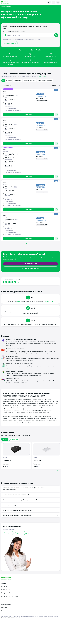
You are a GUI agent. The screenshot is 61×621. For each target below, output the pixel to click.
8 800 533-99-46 (11, 282)
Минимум (5, 93)
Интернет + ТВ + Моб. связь (45, 80)
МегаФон (3, 6)
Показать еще (30, 244)
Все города (4, 607)
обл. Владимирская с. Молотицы (15, 31)
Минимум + (6, 217)
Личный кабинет (6, 604)
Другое (27, 533)
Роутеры (4, 439)
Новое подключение (30, 263)
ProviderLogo (6, 2)
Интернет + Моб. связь (30, 80)
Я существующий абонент (30, 268)
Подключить (28, 114)
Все (3, 80)
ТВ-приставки (14, 439)
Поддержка (18, 533)
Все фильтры (56, 85)
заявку (19, 301)
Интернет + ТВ (17, 80)
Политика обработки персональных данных (11, 617)
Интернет (9, 80)
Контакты (4, 611)
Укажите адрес (42, 76)
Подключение (8, 533)
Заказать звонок (11, 43)
